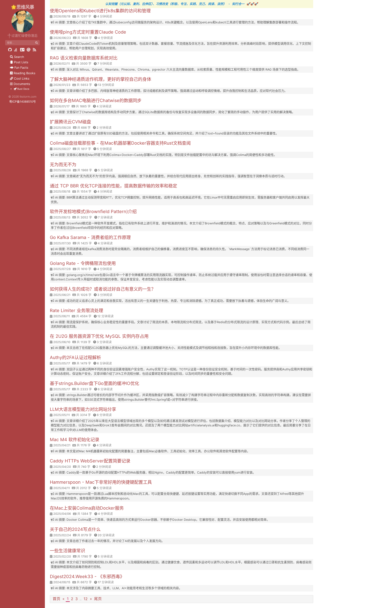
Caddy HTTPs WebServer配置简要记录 (90, 461)
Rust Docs (22, 88)
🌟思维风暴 (22, 7)
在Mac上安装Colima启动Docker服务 (87, 508)
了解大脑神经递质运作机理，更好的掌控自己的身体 (100, 79)
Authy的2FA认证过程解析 (75, 357)
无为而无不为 (63, 164)
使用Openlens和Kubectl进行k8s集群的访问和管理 (100, 10)
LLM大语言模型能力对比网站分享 (83, 409)
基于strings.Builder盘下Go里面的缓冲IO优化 (94, 383)
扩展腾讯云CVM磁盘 (70, 121)
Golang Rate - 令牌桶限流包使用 (83, 263)
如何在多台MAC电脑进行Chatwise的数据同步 (95, 100)
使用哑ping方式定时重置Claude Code (88, 32)
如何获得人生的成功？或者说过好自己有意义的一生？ (103, 289)
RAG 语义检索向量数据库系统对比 (83, 58)
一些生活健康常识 (67, 550)
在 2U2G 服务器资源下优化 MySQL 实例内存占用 (99, 336)
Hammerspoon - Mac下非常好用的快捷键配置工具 (101, 482)
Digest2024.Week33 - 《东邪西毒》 (87, 576)
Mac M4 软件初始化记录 (74, 439)
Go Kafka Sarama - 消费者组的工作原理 (90, 237)
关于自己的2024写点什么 (75, 529)
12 (86, 598)
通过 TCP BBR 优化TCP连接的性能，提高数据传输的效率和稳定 (113, 186)
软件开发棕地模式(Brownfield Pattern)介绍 (93, 211)
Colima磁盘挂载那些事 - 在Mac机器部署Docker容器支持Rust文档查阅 (120, 143)
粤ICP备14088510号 (22, 101)
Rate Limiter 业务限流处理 (76, 310)
